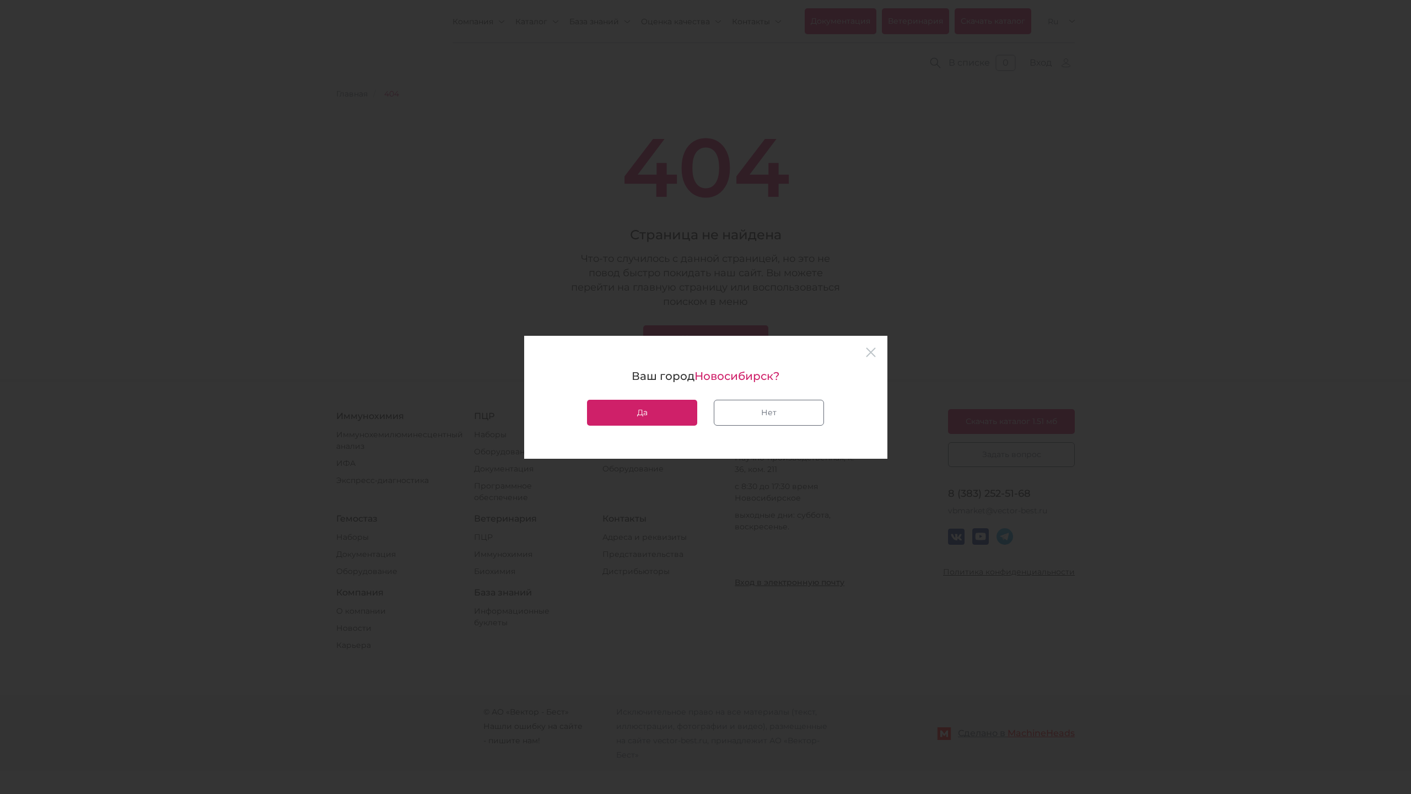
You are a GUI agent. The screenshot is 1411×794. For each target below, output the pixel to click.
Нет (769, 412)
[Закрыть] (870, 352)
